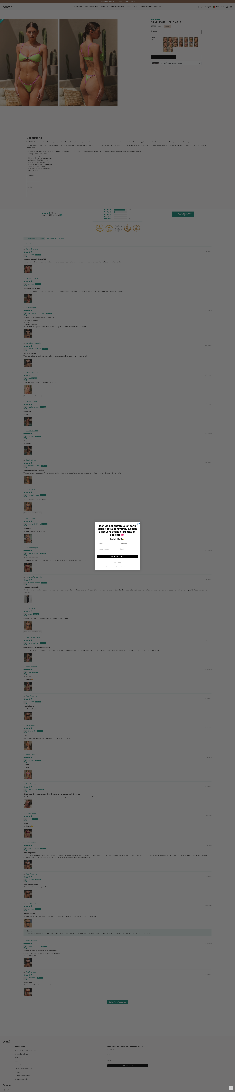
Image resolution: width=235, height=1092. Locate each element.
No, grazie (117, 562)
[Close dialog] (138, 524)
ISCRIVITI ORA (117, 556)
